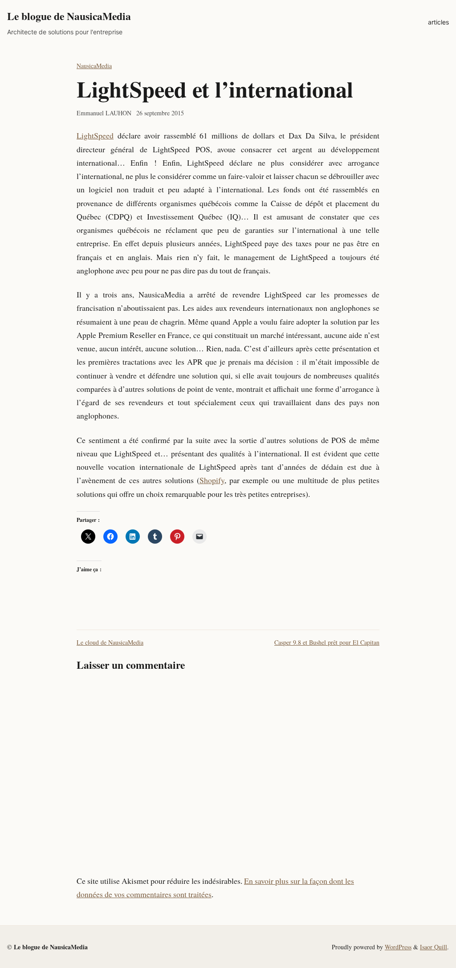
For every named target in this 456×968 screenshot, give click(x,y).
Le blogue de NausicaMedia (69, 16)
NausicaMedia (94, 65)
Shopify (212, 480)
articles (438, 22)
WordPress (398, 947)
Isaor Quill (433, 947)
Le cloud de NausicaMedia (110, 642)
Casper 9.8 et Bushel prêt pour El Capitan (326, 642)
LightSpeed (95, 135)
